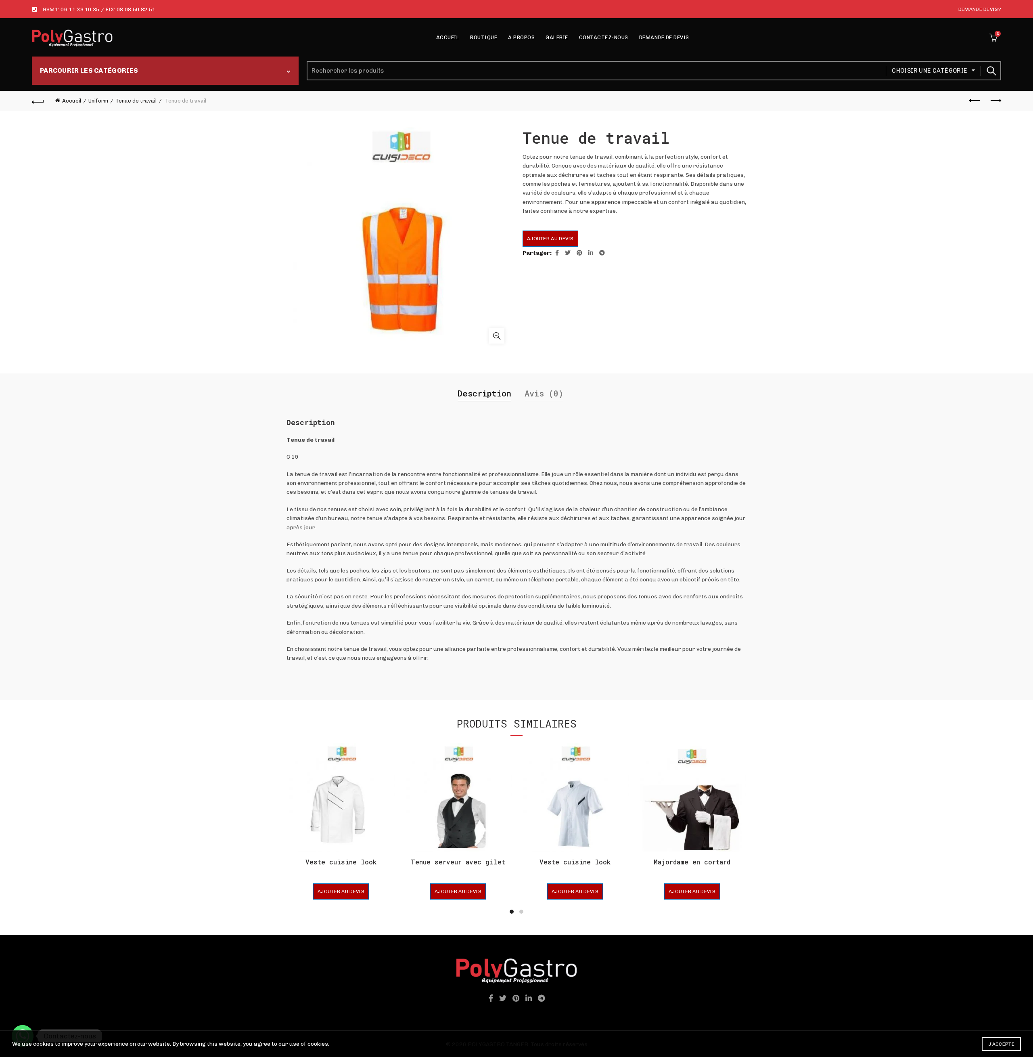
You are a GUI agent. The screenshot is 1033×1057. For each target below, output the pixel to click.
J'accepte (1001, 1044)
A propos (521, 37)
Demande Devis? (979, 9)
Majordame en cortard (692, 862)
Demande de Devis (664, 37)
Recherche (991, 71)
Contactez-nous (603, 37)
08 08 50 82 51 (136, 9)
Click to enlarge (496, 336)
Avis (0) (544, 393)
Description (484, 393)
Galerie (557, 37)
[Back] (38, 101)
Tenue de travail (136, 101)
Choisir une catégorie (929, 70)
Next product (995, 101)
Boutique (483, 37)
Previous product (975, 101)
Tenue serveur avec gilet (458, 862)
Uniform (98, 101)
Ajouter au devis (550, 238)
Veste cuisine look (340, 862)
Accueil (448, 37)
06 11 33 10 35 (80, 9)
